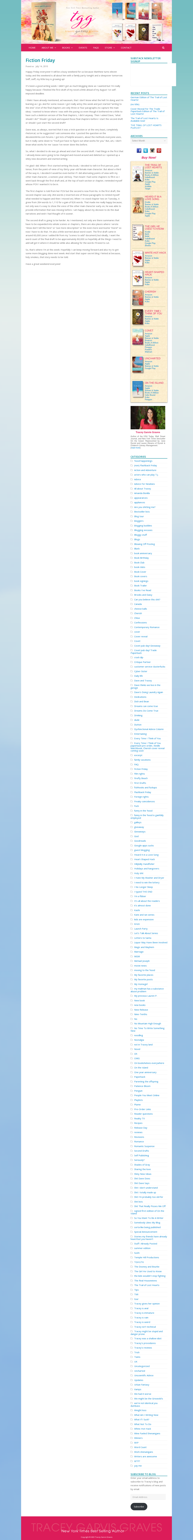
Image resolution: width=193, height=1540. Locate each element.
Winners (138, 1437)
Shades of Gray (142, 1164)
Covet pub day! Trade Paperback (144, 651)
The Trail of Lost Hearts (146, 1285)
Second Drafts (141, 1150)
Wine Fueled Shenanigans (147, 1433)
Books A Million (151, 207)
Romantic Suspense (144, 1146)
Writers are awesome (145, 1456)
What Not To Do (142, 1424)
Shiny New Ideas (142, 1173)
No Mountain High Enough (147, 1023)
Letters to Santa (142, 937)
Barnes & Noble (152, 173)
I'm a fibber (140, 896)
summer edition (142, 1248)
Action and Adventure (145, 470)
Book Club (139, 562)
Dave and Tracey (143, 680)
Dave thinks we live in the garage (145, 686)
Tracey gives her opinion (147, 1303)
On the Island (141, 1067)
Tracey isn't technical (145, 1326)
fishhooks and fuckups (145, 787)
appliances (139, 502)
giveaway (139, 826)
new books (140, 1004)
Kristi (137, 923)
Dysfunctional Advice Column (149, 729)
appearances (141, 497)
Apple (147, 184)
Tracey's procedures (145, 1343)
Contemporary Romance (147, 627)
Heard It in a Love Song (146, 854)
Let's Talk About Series (146, 933)
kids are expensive (144, 919)
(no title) (135, 104)
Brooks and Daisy (143, 594)
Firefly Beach (141, 778)
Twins (137, 1356)
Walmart (148, 352)
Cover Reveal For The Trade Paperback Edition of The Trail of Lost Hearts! (148, 111)
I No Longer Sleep (143, 886)
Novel (137, 1049)
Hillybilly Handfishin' (144, 863)
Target (147, 189)
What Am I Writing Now (146, 1414)
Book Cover (140, 571)
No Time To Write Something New (148, 1029)
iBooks (148, 245)
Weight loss (140, 1410)
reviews (138, 1132)
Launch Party (141, 928)
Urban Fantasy (141, 1384)
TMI (136, 1294)
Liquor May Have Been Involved (150, 942)
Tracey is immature (144, 1312)
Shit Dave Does (142, 1178)
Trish (136, 1352)
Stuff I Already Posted (145, 1243)
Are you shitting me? (144, 507)
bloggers (139, 520)
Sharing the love (142, 1169)
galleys (137, 822)
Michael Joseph (142, 960)
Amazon (148, 170)
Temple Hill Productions (146, 1257)
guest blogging (142, 849)
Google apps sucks (144, 845)
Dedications (140, 696)
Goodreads (140, 840)
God (136, 836)
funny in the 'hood (143, 810)
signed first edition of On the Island (147, 1212)
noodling (138, 1035)
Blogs (137, 539)
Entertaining (140, 733)
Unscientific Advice (143, 1375)
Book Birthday (141, 557)
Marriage (139, 951)
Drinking (138, 715)
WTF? (137, 1461)
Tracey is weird (142, 1322)
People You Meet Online (146, 1095)
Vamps (137, 1389)
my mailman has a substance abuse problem (147, 990)
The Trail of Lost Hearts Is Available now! (144, 119)
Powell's (148, 349)
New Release (141, 1009)
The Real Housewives (145, 1280)
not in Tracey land (143, 1044)
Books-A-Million (152, 175)
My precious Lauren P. (145, 995)
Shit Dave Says (141, 1183)
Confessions (140, 622)
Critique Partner (142, 662)
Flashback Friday (142, 792)
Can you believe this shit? (147, 599)
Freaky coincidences (144, 801)
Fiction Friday (40, 60)
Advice (137, 479)
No (135, 1018)
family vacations (142, 759)
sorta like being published (147, 1227)
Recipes (138, 1122)
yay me (138, 1465)
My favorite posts (143, 979)
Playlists (138, 1099)
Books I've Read (142, 590)
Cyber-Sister (140, 671)
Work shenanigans (143, 1451)
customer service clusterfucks (149, 666)
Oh (135, 1053)
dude (136, 719)
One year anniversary (145, 1072)
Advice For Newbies (144, 483)
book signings (141, 580)
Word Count (140, 1447)
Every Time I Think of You (147, 738)
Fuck (136, 805)
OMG (137, 1058)
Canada (138, 603)
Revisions (139, 1136)
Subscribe (139, 1506)
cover (137, 631)
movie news (140, 965)
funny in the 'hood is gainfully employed (147, 816)
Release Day (140, 1127)
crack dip (138, 657)
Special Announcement (145, 1231)
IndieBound (150, 177)
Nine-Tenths (140, 1014)
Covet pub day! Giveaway (147, 645)
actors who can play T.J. (146, 474)
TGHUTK (139, 1262)
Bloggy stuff (140, 534)
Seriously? (139, 1159)
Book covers (140, 576)
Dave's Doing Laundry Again (148, 692)
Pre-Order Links (142, 1109)
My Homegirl (141, 984)
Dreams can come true (146, 706)
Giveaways (140, 831)
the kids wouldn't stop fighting (150, 1275)
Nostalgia (139, 1039)
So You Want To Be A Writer (148, 1217)
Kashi (137, 910)
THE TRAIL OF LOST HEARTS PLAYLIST (146, 126)
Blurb (137, 548)
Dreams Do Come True (146, 710)
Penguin (148, 347)
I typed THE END (143, 891)
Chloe (137, 617)
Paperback (139, 1076)
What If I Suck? (141, 1419)
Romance (139, 1141)
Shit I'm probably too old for (148, 1196)
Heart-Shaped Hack (144, 859)
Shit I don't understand (146, 1187)
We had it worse (142, 1393)
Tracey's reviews (143, 1347)
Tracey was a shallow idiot (147, 1338)
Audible (148, 186)
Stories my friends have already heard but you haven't (149, 1238)
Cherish (138, 613)
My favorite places (143, 974)
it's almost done (142, 905)
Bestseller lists (142, 511)
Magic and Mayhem (144, 947)
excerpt (138, 755)
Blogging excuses (143, 530)
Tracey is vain (141, 1317)
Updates (138, 1380)
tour (136, 1299)
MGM (137, 956)
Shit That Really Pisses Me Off (150, 1206)
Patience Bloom (142, 1086)
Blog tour (139, 516)
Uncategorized (142, 1366)
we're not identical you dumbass (144, 1404)
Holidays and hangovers (146, 868)
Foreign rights (141, 796)
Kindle (147, 202)
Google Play (150, 182)
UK (135, 1361)
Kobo (147, 179)
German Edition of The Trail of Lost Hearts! (149, 98)
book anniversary (143, 553)
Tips (136, 1289)
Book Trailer (140, 585)
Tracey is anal (141, 1308)
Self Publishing (141, 1155)
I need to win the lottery (147, 882)
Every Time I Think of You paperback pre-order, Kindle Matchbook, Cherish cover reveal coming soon (148, 747)
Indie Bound (150, 395)
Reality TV (139, 1118)
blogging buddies (143, 525)
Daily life (138, 675)
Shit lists (138, 1201)
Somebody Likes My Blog (147, 1222)
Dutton (137, 724)
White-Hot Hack (142, 1428)
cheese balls (140, 608)
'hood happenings (143, 460)
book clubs (139, 567)
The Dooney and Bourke (146, 1266)
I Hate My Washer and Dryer (149, 877)
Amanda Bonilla (142, 493)
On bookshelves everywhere (149, 1062)
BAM (147, 236)
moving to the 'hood (144, 970)
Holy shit (138, 873)
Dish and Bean (141, 701)
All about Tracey (142, 488)
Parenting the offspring (146, 1081)
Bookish (148, 340)
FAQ (136, 764)
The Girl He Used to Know (148, 1271)
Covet (137, 640)
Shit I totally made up (145, 1192)
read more (135, 448)
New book (139, 1000)
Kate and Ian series (144, 914)
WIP (136, 1442)
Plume (137, 1104)
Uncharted (139, 1370)
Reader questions (143, 1113)
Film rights (139, 773)
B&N (147, 234)
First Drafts (140, 782)
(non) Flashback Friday (145, 465)
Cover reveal (140, 636)
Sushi (136, 1252)
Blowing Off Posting (144, 543)
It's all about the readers (147, 900)
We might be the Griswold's (148, 1398)
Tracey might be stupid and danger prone (147, 1332)
